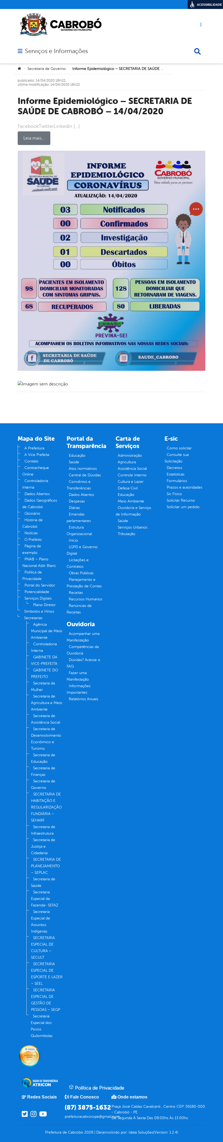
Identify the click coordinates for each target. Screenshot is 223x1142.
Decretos (174, 468)
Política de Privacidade (32, 575)
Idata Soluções (141, 1132)
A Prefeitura (34, 448)
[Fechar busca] (197, 51)
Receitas (76, 593)
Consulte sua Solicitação (177, 458)
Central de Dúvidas (85, 475)
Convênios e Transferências (79, 485)
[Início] (19, 69)
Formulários (177, 481)
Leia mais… (34, 138)
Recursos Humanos (85, 599)
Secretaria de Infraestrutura (43, 830)
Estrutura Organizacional (79, 530)
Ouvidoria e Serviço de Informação (133, 511)
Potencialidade (36, 592)
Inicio (73, 540)
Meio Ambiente (131, 501)
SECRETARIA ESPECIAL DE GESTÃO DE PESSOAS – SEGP (45, 1000)
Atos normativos (83, 469)
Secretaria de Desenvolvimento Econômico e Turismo (46, 739)
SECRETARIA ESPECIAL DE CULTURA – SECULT (43, 947)
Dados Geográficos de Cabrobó (39, 503)
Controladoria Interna (35, 484)
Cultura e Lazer (131, 482)
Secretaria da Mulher (43, 686)
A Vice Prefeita (36, 455)
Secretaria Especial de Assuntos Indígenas (40, 921)
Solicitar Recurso (181, 500)
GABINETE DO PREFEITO (44, 673)
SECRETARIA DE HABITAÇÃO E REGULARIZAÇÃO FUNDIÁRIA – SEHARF (46, 807)
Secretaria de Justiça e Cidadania (43, 846)
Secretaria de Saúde (43, 882)
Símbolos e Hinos (39, 611)
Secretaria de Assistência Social (45, 719)
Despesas (77, 501)
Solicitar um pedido (183, 507)
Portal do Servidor (39, 585)
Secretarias (33, 618)
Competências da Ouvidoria (83, 650)
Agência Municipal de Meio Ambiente (46, 631)
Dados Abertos (37, 494)
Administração (130, 455)
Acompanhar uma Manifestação (83, 637)
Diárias (74, 508)
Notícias (31, 533)
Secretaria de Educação (43, 758)
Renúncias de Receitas (79, 609)
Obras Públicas (81, 573)
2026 (88, 1132)
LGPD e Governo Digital (82, 550)
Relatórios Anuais (83, 699)
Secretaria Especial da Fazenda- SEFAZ (44, 898)
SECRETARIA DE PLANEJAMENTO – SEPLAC (46, 866)
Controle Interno (132, 475)
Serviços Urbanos (132, 527)
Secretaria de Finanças (43, 771)
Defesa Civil (128, 488)
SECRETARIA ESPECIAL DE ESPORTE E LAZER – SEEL (47, 974)
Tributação (126, 534)
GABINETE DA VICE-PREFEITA (44, 660)
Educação (77, 455)
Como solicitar (179, 448)
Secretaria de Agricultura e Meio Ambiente (46, 702)
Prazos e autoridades (184, 487)
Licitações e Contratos (78, 563)
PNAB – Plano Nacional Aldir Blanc (39, 562)
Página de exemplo (31, 549)
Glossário (32, 513)
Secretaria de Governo (46, 69)
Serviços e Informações (56, 51)
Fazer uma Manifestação (78, 676)
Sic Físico (174, 494)
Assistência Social (132, 469)
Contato (31, 461)
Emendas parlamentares (79, 517)
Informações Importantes (79, 689)
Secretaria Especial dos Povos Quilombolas (41, 1026)
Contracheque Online (35, 471)
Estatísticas (175, 474)
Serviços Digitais (38, 598)
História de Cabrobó (32, 523)
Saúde (74, 462)
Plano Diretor (44, 605)
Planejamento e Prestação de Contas (84, 583)
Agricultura (127, 462)
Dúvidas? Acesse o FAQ (83, 663)
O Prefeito (33, 540)
